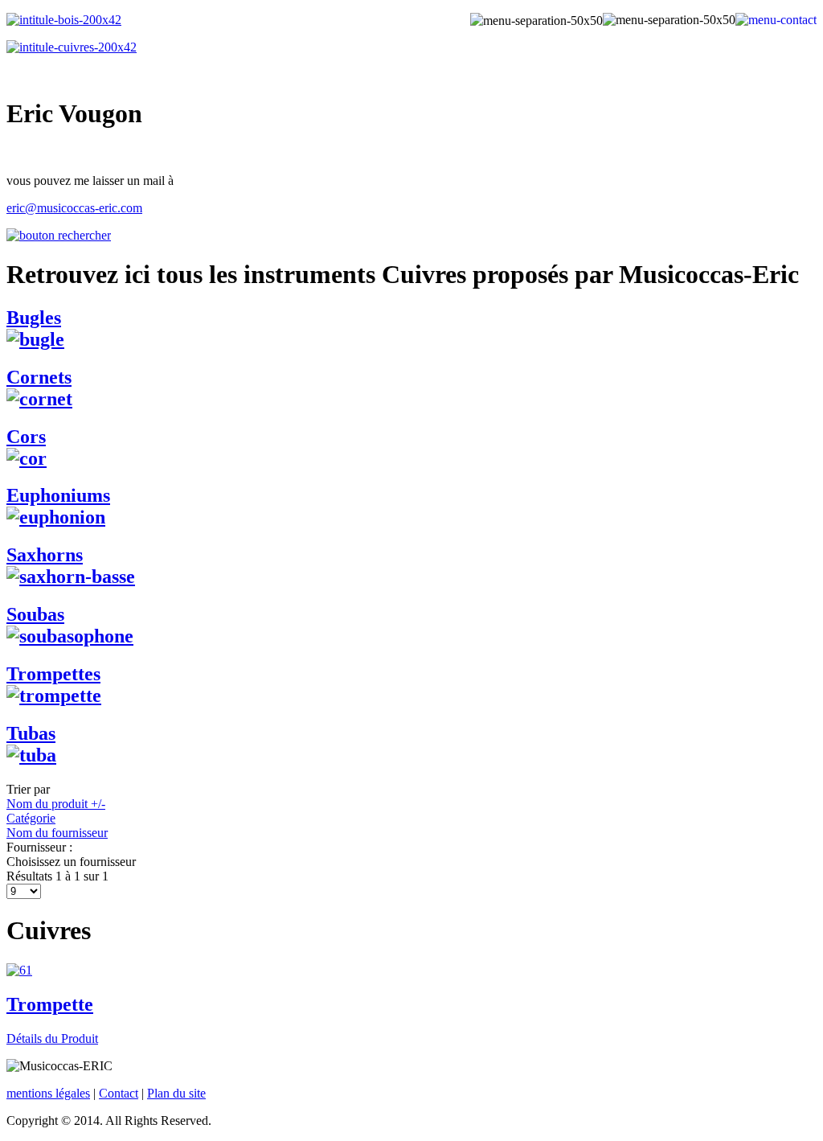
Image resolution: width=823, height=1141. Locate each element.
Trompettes (53, 673)
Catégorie (30, 818)
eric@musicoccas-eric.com (74, 208)
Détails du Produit (52, 1038)
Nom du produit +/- (55, 804)
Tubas (30, 733)
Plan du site (176, 1093)
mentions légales (48, 1093)
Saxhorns (44, 554)
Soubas (35, 614)
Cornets (39, 377)
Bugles (33, 317)
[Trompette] (19, 970)
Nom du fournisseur (57, 832)
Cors (26, 436)
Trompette (49, 1004)
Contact (118, 1093)
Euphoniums (58, 495)
